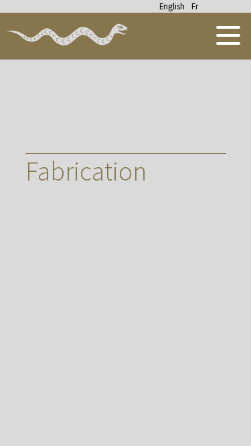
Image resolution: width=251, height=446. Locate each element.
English (172, 6)
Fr (194, 6)
